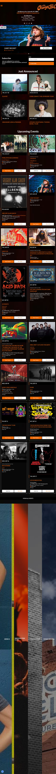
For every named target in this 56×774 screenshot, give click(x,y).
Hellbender (5, 219)
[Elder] (42, 373)
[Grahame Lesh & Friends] (14, 108)
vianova (32, 347)
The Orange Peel (6, 162)
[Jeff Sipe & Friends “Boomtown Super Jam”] (42, 274)
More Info (20, 170)
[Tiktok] (29, 23)
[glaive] (14, 82)
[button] (1, 5)
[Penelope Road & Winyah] (14, 143)
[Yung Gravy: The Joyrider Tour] (41, 82)
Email (30, 56)
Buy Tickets (8, 170)
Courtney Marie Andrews (19, 215)
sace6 (31, 162)
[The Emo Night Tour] (14, 411)
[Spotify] (31, 23)
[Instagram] (27, 23)
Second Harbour (34, 163)
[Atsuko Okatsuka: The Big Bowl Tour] (41, 108)
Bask (31, 389)
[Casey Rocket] (42, 184)
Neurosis (4, 306)
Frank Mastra (5, 160)
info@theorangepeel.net (32, 13)
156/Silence (33, 160)
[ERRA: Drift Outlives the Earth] (42, 330)
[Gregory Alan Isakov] (14, 191)
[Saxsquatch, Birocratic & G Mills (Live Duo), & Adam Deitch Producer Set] (42, 237)
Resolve (32, 350)
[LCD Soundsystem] (42, 458)
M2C (3, 468)
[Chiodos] (42, 143)
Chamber (32, 348)
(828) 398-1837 (21, 13)
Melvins (4, 307)
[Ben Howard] (14, 451)
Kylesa (4, 309)
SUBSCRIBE (33, 63)
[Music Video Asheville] (14, 373)
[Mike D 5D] (14, 237)
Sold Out (36, 170)
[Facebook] (24, 23)
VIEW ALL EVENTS (28, 498)
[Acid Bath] (14, 282)
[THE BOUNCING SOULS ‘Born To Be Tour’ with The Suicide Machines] (42, 411)
